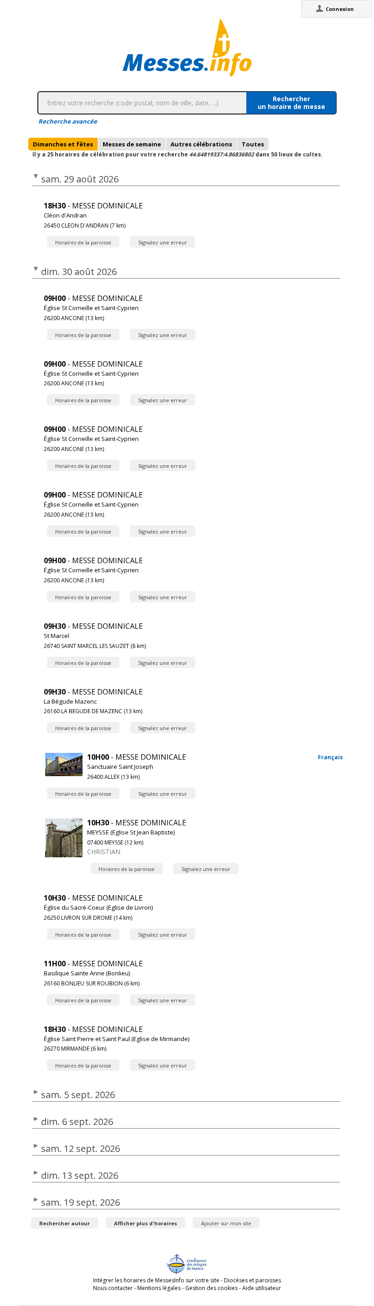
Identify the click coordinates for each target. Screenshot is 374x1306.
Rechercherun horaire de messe (291, 102)
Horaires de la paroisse (83, 242)
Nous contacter (113, 1288)
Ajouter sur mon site (226, 1223)
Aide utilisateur (261, 1288)
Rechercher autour (64, 1223)
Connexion (340, 8)
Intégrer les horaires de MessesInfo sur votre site (156, 1280)
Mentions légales (159, 1288)
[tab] (63, 144)
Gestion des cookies (211, 1288)
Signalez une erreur (162, 242)
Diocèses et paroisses (252, 1280)
